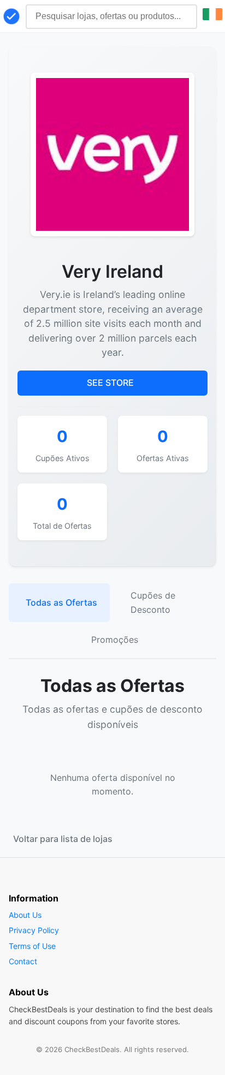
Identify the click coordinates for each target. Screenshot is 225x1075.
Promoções (114, 639)
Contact (23, 961)
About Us (25, 914)
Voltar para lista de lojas (62, 838)
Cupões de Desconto (153, 602)
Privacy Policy (34, 930)
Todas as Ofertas (61, 602)
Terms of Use (32, 946)
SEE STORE (110, 382)
